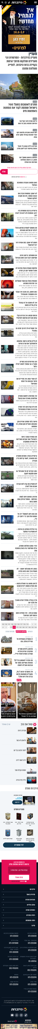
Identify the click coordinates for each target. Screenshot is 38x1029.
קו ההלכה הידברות (13, 956)
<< (35, 624)
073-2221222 (32, 935)
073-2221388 (32, 942)
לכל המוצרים (19, 844)
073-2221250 (14, 983)
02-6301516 (32, 960)
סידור (33, 924)
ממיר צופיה (33, 981)
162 (6, 624)
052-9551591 (31, 969)
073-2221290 (32, 976)
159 (15, 624)
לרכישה (17, 801)
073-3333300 (13, 958)
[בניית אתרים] (28, 1019)
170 (17, 627)
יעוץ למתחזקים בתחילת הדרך (28, 947)
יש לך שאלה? (6, 723)
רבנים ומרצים (30, 914)
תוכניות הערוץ (30, 898)
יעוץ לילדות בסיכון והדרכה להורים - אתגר (11, 947)
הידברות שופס (14, 981)
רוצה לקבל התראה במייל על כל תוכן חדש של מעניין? (19, 168)
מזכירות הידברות (31, 932)
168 (23, 627)
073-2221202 (32, 990)
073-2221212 (14, 935)
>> (3, 627)
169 (20, 627)
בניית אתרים (28, 1021)
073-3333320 (13, 951)
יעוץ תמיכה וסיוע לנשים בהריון (29, 966)
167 (26, 627)
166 (29, 627)
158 (18, 624)
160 (12, 624)
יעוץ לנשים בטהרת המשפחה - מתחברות (28, 956)
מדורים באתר (31, 893)
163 (3, 624)
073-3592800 (13, 942)
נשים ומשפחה (30, 919)
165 (32, 627)
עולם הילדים (31, 904)
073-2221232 (32, 949)
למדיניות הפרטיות (16, 177)
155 (27, 624)
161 (9, 624)
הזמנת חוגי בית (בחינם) (29, 974)
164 (35, 627)
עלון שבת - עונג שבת (30, 939)
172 (11, 627)
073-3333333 (32, 983)
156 (24, 624)
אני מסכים (18, 177)
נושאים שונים (30, 909)
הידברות (32, 888)
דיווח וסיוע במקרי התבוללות (10, 965)
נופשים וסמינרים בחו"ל (30, 988)
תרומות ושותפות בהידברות (11, 932)
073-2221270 (14, 976)
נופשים (16, 974)
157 (21, 624)
